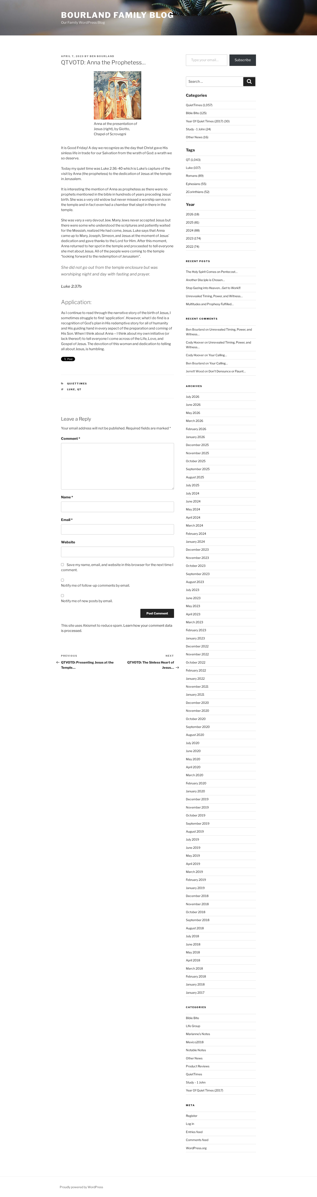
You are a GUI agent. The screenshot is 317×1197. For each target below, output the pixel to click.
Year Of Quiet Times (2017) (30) (208, 121)
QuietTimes (77, 383)
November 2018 (197, 904)
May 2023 (193, 606)
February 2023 (196, 630)
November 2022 (197, 654)
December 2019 (197, 799)
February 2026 (196, 429)
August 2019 (195, 831)
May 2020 (193, 759)
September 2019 (197, 823)
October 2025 (196, 461)
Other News (194, 1058)
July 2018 (192, 936)
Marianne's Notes (198, 1034)
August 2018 (195, 928)
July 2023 (192, 590)
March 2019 (194, 872)
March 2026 (194, 421)
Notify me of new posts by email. (87, 601)
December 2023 (197, 549)
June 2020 (193, 751)
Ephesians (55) (196, 184)
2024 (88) (193, 230)
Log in (190, 1123)
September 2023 (198, 574)
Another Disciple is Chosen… (205, 280)
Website (68, 542)
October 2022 (195, 662)
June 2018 (193, 944)
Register (191, 1116)
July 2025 (192, 485)
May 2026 (193, 413)
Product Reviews (197, 1066)
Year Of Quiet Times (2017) (204, 1090)
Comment (70, 439)
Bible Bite (192, 1018)
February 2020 (196, 783)
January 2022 (195, 678)
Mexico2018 (195, 1042)
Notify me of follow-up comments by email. (95, 585)
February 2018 (196, 976)
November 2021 (197, 686)
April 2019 (193, 864)
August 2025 (195, 477)
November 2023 (197, 558)
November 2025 (197, 453)
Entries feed (194, 1132)
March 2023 (194, 622)
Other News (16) (197, 137)
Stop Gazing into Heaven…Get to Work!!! (213, 288)
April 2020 (193, 767)
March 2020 (194, 775)
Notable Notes (196, 1050)
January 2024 (195, 541)
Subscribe (243, 60)
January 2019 (195, 888)
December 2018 (197, 896)
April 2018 (193, 960)
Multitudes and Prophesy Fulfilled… (210, 304)
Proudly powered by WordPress (81, 1187)
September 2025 (198, 469)
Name (67, 497)
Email (67, 520)
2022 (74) (192, 246)
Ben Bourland (102, 56)
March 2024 (194, 525)
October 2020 (196, 719)
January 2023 (195, 638)
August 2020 (195, 735)
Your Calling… (218, 355)
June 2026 (193, 404)
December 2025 (197, 445)
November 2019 (197, 807)
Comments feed (197, 1140)
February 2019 (196, 879)
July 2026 (192, 396)
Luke (71, 389)
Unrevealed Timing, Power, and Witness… (214, 296)
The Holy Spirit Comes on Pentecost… (211, 272)
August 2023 (195, 582)
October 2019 (195, 815)
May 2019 (193, 855)
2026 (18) (192, 214)
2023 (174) (193, 238)
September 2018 (197, 920)
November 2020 (197, 710)
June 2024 (193, 501)
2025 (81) (192, 222)
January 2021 (195, 694)
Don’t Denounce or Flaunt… (227, 371)
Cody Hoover (195, 342)
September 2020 (198, 727)
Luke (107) (193, 167)
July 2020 (192, 743)
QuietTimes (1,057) (199, 105)
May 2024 (193, 509)
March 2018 (194, 968)
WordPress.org (196, 1148)
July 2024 (192, 493)
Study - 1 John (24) (198, 129)
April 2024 (193, 517)
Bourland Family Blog (117, 15)
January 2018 (195, 984)
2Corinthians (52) (197, 192)
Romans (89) (195, 175)
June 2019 (193, 847)
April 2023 (193, 614)
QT (79, 389)
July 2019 (192, 839)
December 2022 (197, 646)
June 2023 (193, 598)
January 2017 (195, 992)
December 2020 (197, 702)
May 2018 (193, 952)
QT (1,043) (193, 160)
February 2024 (196, 533)
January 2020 (195, 791)
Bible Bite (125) (196, 113)
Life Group (193, 1026)
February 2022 (196, 670)
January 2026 (195, 437)
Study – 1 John (196, 1082)
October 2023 (196, 565)
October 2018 (195, 912)
